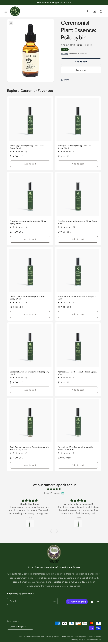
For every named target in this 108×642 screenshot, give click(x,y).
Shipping (64, 53)
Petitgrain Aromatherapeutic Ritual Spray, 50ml (77, 373)
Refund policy (67, 636)
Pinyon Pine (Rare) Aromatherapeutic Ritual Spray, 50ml (75, 448)
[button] (6, 11)
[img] (54, 489)
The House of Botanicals (35, 636)
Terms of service (95, 636)
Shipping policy (77, 639)
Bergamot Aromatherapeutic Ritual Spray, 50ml (29, 373)
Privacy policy (81, 636)
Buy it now (81, 69)
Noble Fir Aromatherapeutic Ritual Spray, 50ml (77, 297)
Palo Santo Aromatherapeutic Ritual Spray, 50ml (78, 222)
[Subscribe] (54, 601)
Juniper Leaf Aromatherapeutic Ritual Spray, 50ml (75, 147)
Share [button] (66, 79)
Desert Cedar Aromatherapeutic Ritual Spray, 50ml (28, 297)
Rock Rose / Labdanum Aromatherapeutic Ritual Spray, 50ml (29, 448)
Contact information (93, 639)
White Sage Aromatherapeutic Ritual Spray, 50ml (27, 147)
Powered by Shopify (52, 636)
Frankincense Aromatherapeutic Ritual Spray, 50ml (28, 222)
